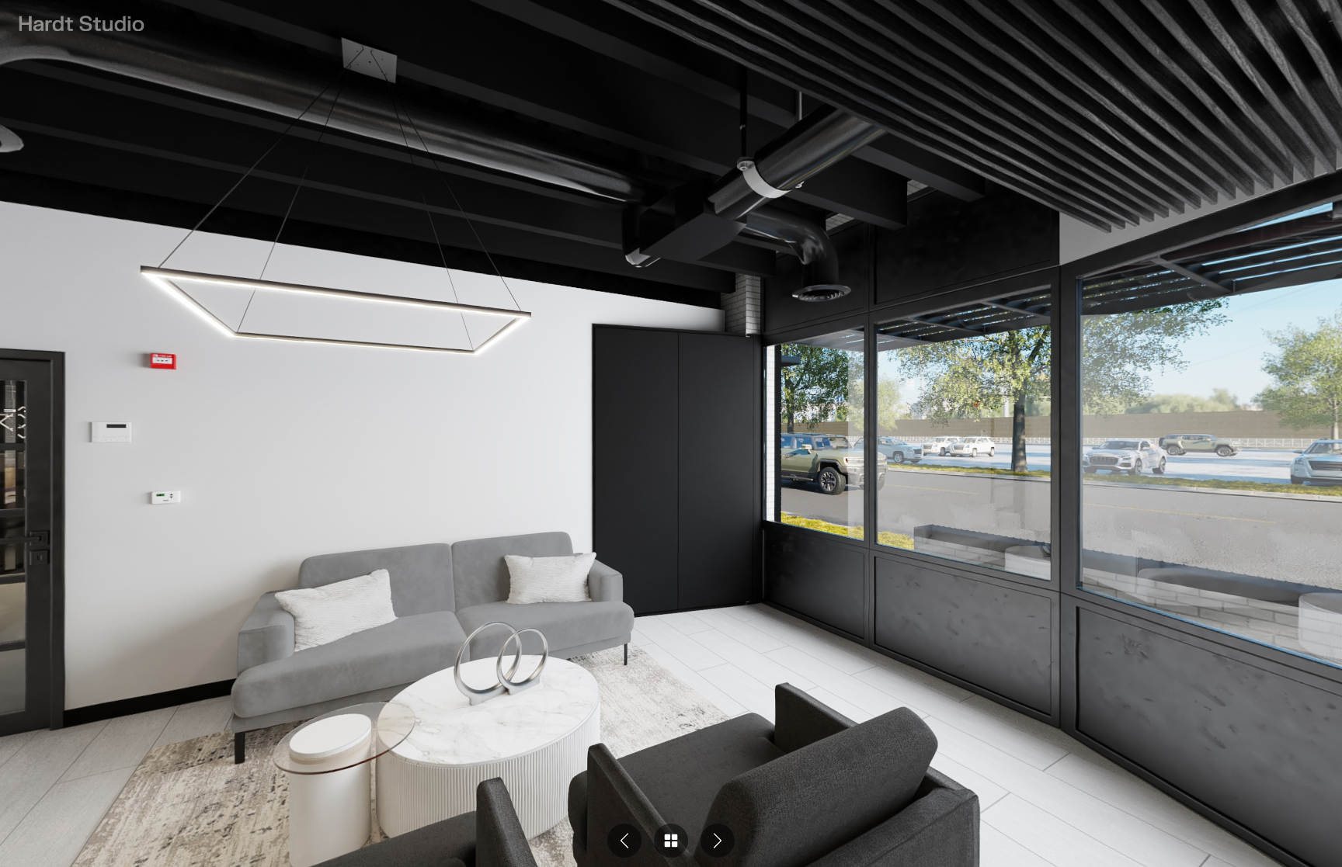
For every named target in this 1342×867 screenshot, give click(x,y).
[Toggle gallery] (671, 841)
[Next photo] (718, 841)
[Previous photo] (624, 841)
